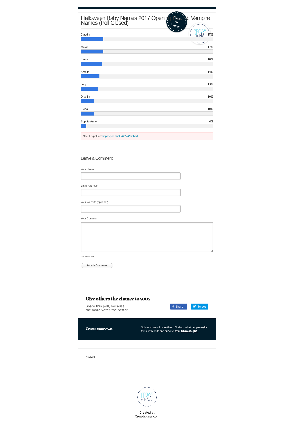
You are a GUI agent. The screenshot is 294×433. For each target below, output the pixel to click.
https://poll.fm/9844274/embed (120, 136)
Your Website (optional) (94, 202)
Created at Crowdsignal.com (147, 414)
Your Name (87, 169)
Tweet (201, 306)
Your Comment (89, 218)
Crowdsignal (189, 331)
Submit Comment (97, 265)
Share (178, 306)
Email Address (89, 185)
